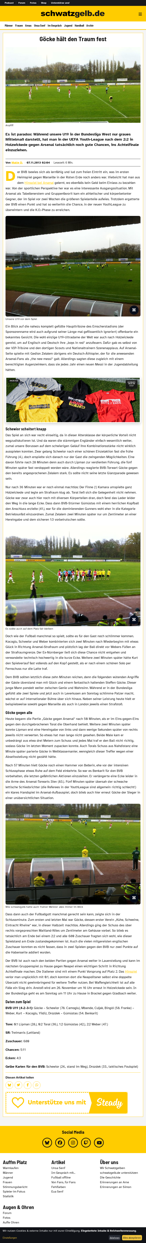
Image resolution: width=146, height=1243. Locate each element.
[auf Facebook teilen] (27, 1085)
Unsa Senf (39, 25)
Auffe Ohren (11, 1222)
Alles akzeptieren (132, 1237)
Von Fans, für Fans (63, 1182)
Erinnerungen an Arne (114, 1182)
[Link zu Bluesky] (47, 1143)
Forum (21, 2)
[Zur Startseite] (73, 14)
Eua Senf (57, 1191)
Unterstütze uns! (60, 2)
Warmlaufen (11, 1168)
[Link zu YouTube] (99, 1143)
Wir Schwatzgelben (112, 1168)
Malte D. (17, 162)
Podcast (9, 2)
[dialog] (73, 1235)
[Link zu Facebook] (60, 1143)
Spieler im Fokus (14, 1191)
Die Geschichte (110, 1177)
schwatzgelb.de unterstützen (119, 1173)
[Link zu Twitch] (86, 1143)
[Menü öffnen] (140, 14)
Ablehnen (115, 1237)
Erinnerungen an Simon (115, 1187)
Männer (9, 25)
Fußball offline (61, 1177)
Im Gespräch (55, 25)
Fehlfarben (58, 1187)
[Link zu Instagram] (73, 1143)
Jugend (68, 25)
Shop (44, 2)
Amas (28, 25)
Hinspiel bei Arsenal (39, 183)
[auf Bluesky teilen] (9, 1085)
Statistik (8, 1196)
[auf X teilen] (18, 1085)
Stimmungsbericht (15, 1187)
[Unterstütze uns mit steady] (73, 1103)
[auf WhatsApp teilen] (36, 1085)
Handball (79, 25)
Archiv (90, 25)
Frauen (19, 25)
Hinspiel (131, 972)
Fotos (33, 2)
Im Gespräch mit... (63, 1173)
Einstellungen (10, 1237)
